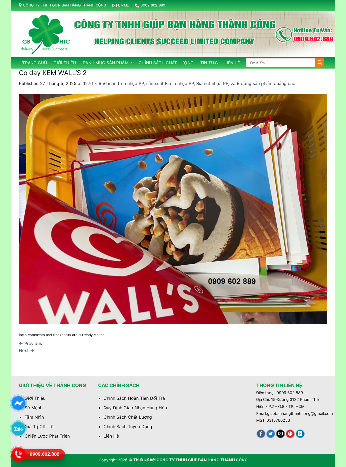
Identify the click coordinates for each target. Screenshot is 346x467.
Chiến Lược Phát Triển (47, 436)
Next (26, 350)
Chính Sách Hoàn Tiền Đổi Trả (134, 398)
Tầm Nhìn (34, 417)
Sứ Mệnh (33, 407)
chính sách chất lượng (166, 62)
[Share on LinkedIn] (300, 433)
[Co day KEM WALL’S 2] (173, 208)
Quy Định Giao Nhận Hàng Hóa (135, 407)
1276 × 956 (95, 83)
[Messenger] (18, 403)
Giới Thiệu (65, 62)
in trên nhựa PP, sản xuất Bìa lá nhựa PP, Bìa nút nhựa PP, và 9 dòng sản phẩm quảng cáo (204, 83)
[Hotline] (18, 454)
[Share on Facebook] (261, 433)
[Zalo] (18, 428)
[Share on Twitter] (270, 433)
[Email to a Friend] (280, 433)
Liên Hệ (111, 436)
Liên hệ (232, 62)
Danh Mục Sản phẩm (105, 62)
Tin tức (209, 62)
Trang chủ (34, 62)
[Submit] (319, 62)
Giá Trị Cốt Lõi (40, 426)
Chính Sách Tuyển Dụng (128, 426)
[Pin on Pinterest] (290, 433)
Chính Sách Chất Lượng (128, 417)
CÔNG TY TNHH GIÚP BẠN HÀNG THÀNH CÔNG (202, 460)
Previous (30, 343)
